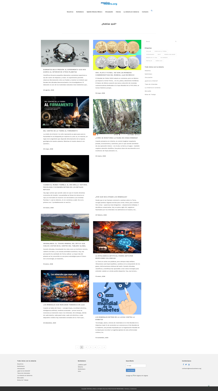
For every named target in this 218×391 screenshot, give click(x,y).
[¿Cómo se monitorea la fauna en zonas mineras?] (117, 117)
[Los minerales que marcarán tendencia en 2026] (65, 286)
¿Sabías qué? (82, 364)
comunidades (150, 54)
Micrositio (148, 91)
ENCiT (159, 54)
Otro (79, 371)
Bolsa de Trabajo (150, 94)
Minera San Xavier (169, 54)
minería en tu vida (151, 57)
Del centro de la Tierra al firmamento (60, 131)
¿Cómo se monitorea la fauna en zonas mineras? (116, 138)
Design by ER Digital (137, 375)
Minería (80, 367)
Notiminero (164, 57)
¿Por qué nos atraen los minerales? (111, 197)
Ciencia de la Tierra (160, 51)
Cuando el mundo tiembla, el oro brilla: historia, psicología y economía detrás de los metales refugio (65, 187)
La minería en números (152, 87)
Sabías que (159, 60)
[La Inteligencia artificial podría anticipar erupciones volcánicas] (117, 237)
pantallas (149, 60)
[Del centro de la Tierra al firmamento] (65, 112)
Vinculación (148, 77)
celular (148, 51)
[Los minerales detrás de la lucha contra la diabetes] (117, 298)
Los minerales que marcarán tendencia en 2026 (64, 305)
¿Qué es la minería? (151, 81)
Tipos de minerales (151, 84)
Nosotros (148, 70)
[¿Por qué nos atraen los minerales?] (117, 178)
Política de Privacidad (115, 388)
